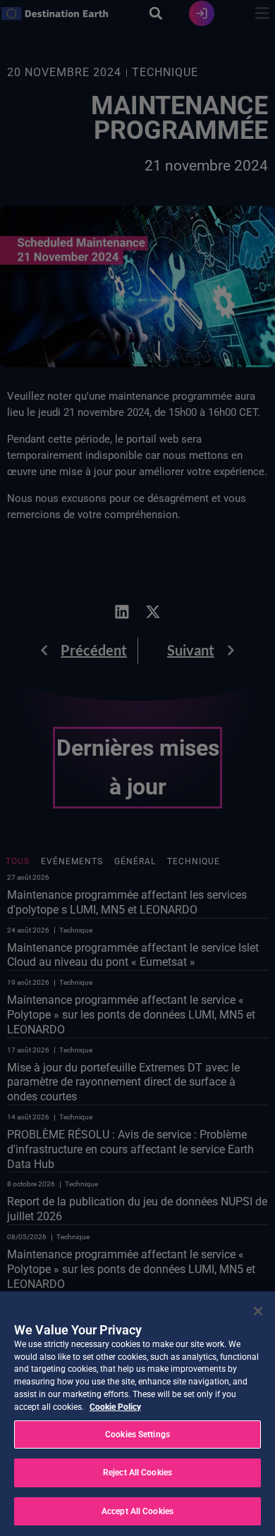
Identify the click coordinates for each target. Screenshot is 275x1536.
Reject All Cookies (137, 1472)
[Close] (258, 1311)
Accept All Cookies (137, 1511)
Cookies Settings (137, 1434)
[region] (137, 1413)
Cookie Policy (115, 1407)
